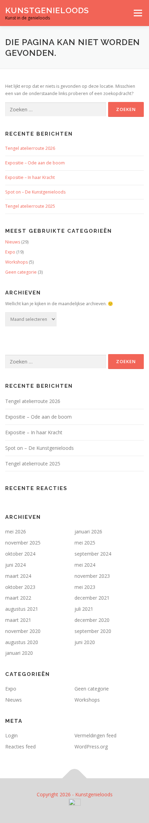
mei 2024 (84, 564)
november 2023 (92, 576)
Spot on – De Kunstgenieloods (35, 192)
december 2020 (91, 620)
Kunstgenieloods (47, 10)
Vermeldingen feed (95, 735)
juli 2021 (83, 609)
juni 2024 (15, 564)
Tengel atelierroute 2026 (30, 148)
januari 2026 (88, 531)
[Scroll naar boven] (74, 778)
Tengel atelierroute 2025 (30, 206)
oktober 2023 (20, 587)
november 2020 (23, 631)
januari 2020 (19, 653)
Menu (137, 13)
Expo (10, 252)
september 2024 (92, 553)
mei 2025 (84, 542)
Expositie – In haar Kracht (30, 177)
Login (11, 735)
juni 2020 (84, 642)
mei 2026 (15, 531)
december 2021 (91, 597)
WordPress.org (91, 746)
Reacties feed (20, 746)
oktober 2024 (20, 553)
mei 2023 (84, 587)
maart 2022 (18, 597)
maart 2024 (18, 576)
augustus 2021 (21, 609)
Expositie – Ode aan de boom (35, 163)
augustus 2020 (21, 642)
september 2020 (92, 631)
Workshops (16, 262)
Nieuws (12, 242)
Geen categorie (21, 272)
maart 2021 (18, 620)
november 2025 (23, 542)
